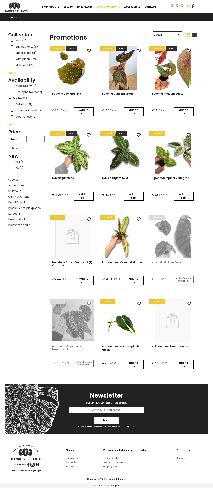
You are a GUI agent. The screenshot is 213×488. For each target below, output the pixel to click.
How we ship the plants (114, 462)
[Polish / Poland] (173, 6)
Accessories (16, 185)
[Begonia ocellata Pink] (73, 68)
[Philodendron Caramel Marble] (123, 236)
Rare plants (72, 458)
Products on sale (19, 225)
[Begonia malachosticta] (173, 68)
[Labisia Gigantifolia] (123, 152)
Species (13, 180)
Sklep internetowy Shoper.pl (106, 485)
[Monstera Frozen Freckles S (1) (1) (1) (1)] (73, 236)
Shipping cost (110, 466)
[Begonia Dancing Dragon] (123, 68)
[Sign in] (183, 6)
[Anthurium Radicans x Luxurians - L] (73, 320)
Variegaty (71, 462)
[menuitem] (50, 7)
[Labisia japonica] (73, 152)
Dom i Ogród (16, 202)
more (12, 73)
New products (17, 219)
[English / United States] (178, 6)
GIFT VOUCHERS (18, 197)
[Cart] (194, 6)
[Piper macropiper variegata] (173, 152)
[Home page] (15, 7)
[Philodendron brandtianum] (173, 320)
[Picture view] (187, 35)
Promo (69, 466)
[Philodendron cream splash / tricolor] (123, 320)
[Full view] (194, 35)
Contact (180, 458)
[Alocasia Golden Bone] (173, 236)
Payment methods (112, 458)
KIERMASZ (14, 191)
